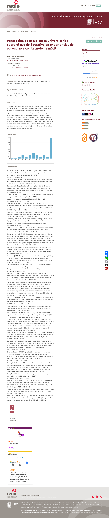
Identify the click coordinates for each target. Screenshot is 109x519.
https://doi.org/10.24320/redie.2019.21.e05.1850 (26, 75)
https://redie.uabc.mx (46, 506)
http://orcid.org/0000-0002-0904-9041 (17, 68)
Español (84, 53)
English (84, 56)
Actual (58, 10)
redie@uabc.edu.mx (60, 506)
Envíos (86, 10)
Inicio (8, 31)
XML (12, 412)
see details (20, 457)
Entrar (98, 5)
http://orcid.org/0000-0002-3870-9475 (17, 60)
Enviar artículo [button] (94, 41)
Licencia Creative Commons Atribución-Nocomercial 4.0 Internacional (38, 512)
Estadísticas (93, 10)
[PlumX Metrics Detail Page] (20, 434)
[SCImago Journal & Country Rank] (90, 84)
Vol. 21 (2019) (24, 31)
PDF (12, 409)
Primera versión (72, 10)
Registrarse (91, 5)
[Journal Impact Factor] (90, 63)
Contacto (100, 10)
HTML (11, 406)
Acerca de (80, 10)
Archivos (64, 10)
